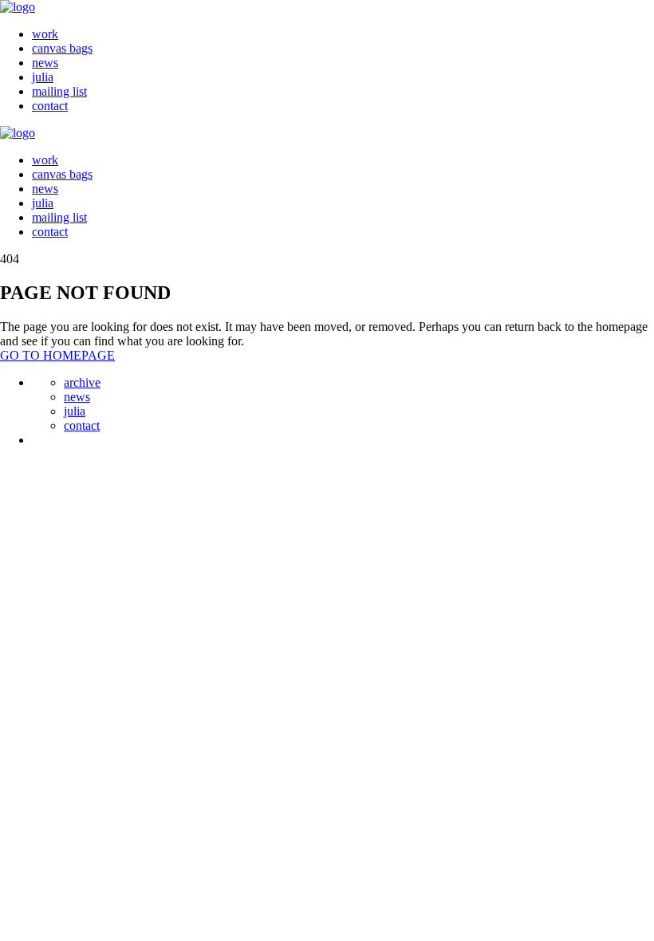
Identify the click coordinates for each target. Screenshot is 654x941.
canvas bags (62, 48)
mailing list (59, 91)
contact (50, 105)
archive (82, 382)
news (45, 62)
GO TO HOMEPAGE (57, 355)
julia (42, 77)
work (45, 34)
